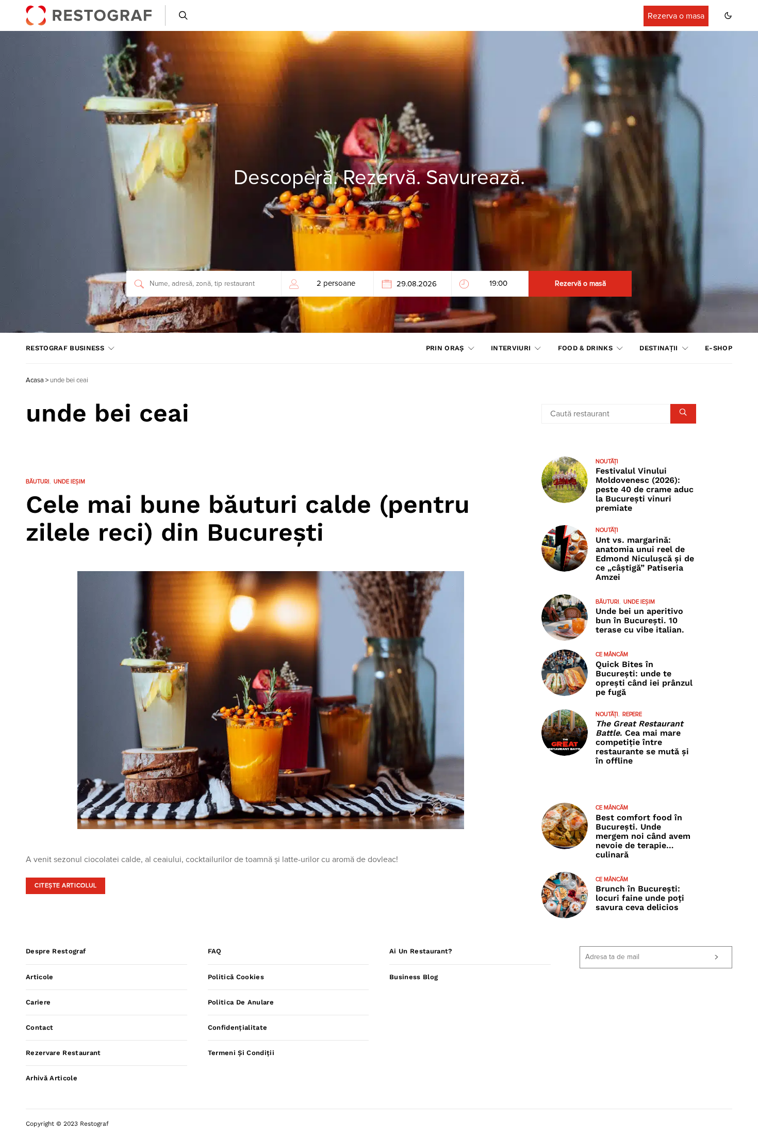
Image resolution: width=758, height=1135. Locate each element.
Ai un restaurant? (421, 951)
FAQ (215, 951)
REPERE (632, 714)
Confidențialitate (238, 1027)
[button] (728, 15)
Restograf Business (65, 348)
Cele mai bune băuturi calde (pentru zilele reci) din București (248, 518)
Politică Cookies (236, 977)
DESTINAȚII (658, 348)
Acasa (35, 380)
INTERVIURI (511, 348)
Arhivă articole (51, 1078)
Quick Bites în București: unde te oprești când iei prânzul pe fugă (644, 678)
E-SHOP (718, 348)
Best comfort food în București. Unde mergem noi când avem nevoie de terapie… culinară (643, 836)
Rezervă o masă (580, 283)
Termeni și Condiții (241, 1053)
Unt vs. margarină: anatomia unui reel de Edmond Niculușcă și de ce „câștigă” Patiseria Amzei (645, 558)
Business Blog (413, 977)
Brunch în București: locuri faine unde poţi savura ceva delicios (640, 898)
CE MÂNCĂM (612, 654)
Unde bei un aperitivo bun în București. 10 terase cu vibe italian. (640, 620)
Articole (40, 977)
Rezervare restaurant (63, 1053)
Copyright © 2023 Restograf (67, 1124)
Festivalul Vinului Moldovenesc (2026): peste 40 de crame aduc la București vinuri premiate (645, 489)
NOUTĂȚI (607, 461)
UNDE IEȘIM (69, 481)
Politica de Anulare (241, 1002)
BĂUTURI (38, 481)
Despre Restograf (56, 951)
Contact (39, 1027)
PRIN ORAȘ (445, 348)
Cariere (38, 1002)
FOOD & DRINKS (585, 348)
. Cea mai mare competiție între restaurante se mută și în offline (642, 742)
